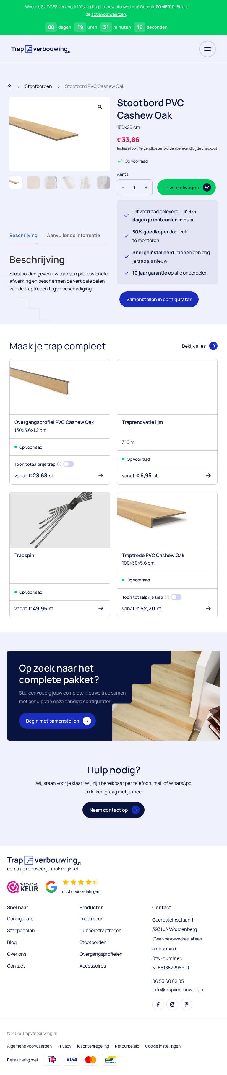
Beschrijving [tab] (23, 235)
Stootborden (38, 86)
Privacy (64, 1046)
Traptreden (92, 918)
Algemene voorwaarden (29, 1046)
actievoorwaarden (108, 14)
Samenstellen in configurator (159, 299)
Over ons (16, 954)
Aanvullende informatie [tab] (73, 235)
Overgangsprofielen (101, 954)
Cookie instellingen (163, 1046)
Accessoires (93, 966)
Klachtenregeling (93, 1046)
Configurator (21, 918)
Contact (16, 966)
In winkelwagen (181, 187)
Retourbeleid (127, 1046)
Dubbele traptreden (101, 930)
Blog (12, 942)
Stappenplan (21, 930)
